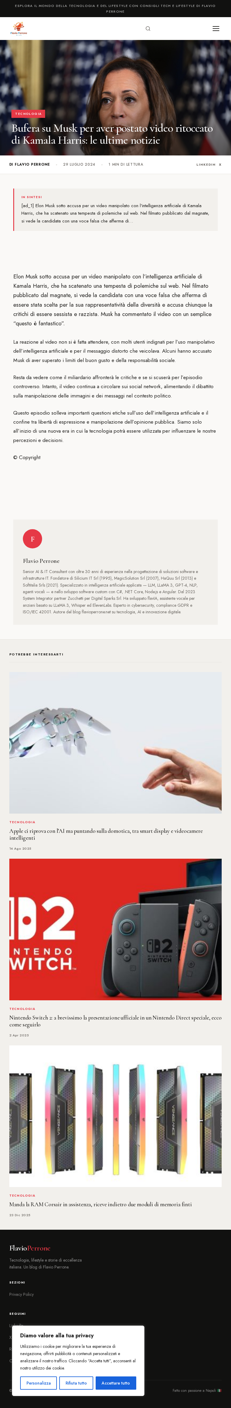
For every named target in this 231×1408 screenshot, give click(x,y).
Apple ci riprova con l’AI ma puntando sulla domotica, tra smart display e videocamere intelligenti (106, 834)
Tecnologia (28, 114)
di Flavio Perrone (29, 164)
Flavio (30, 1248)
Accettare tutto (116, 1383)
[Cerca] (147, 28)
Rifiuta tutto (76, 1383)
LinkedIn (205, 164)
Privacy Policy (21, 1294)
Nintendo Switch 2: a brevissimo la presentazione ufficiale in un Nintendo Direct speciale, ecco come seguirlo (115, 1021)
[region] (78, 1361)
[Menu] (216, 28)
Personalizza (38, 1383)
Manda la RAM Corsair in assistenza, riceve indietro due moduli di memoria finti (100, 1204)
